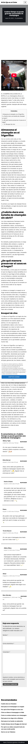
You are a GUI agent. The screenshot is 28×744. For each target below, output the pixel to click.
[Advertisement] (14, 40)
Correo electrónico (8, 643)
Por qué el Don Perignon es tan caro (12, 709)
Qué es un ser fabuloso (8, 732)
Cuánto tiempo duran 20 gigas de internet (14, 724)
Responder (23, 441)
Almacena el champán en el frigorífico (13, 114)
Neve (4, 742)
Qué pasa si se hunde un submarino (12, 721)
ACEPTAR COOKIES (14, 377)
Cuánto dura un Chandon (8, 704)
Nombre (5, 635)
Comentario (6, 652)
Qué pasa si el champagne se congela (12, 706)
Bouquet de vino (9, 124)
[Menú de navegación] (25, 2)
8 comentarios (19, 18)
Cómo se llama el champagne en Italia (12, 712)
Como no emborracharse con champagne (14, 715)
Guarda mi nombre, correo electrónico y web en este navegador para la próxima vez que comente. (14, 679)
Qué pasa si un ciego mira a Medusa (12, 718)
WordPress (21, 742)
